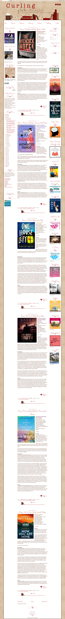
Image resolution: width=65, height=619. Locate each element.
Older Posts (20, 601)
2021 (6, 150)
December (8, 118)
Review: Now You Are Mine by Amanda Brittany (32, 512)
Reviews (13, 23)
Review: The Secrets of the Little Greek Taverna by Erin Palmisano (32, 413)
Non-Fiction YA (6, 180)
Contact (57, 23)
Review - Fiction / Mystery (24, 399)
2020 (6, 151)
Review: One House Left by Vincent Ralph (32, 220)
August (7, 136)
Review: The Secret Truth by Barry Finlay (32, 316)
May (7, 140)
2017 (6, 155)
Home (5, 23)
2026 (6, 114)
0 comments (34, 207)
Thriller (5, 186)
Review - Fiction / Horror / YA (24, 304)
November (8, 119)
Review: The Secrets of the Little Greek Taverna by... (10, 130)
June (7, 139)
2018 (6, 154)
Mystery (5, 185)
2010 (6, 165)
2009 (6, 166)
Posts (52, 37)
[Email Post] (38, 207)
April (7, 142)
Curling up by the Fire (24, 207)
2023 (6, 147)
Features (39, 23)
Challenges (48, 23)
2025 (6, 115)
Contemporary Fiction (7, 184)
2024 (6, 117)
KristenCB (36, 617)
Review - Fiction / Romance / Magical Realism (27, 500)
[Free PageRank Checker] (6, 83)
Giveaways (30, 23)
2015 (6, 158)
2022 (6, 149)
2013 (6, 161)
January (7, 146)
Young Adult (6, 183)
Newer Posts (44, 601)
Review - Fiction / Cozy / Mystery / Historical (27, 208)
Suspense (6, 182)
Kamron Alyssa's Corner (8, 187)
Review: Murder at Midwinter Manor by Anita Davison (32, 123)
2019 (6, 153)
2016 (6, 157)
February (7, 144)
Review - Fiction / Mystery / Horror (25, 111)
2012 (6, 162)
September (8, 135)
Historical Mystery (7, 178)
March (7, 143)
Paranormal (6, 181)
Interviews (21, 23)
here (10, 108)
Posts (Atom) (24, 603)
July (7, 138)
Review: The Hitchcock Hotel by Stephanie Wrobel (32, 29)
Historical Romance (7, 179)
